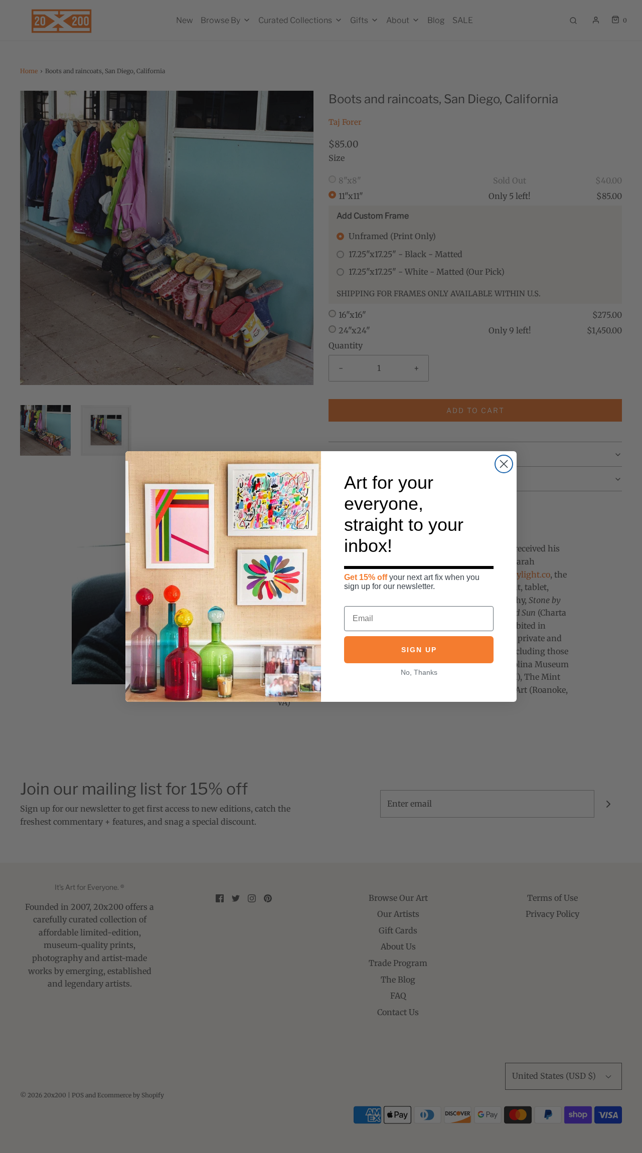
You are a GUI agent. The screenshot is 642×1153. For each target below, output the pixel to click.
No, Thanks (419, 672)
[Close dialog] (504, 464)
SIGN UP (419, 650)
